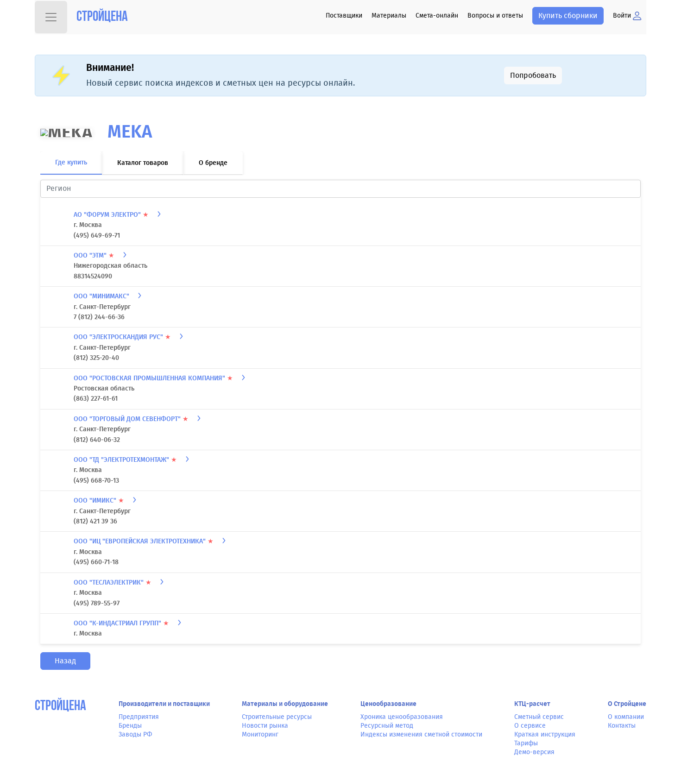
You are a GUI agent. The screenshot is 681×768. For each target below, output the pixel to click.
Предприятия (139, 720)
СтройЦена (60, 711)
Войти (623, 15)
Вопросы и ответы (495, 15)
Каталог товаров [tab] (142, 167)
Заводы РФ (135, 739)
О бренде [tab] (213, 167)
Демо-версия (534, 756)
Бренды (130, 730)
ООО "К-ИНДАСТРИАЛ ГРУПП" (121, 627)
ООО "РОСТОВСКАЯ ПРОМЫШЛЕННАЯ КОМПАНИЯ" (153, 382)
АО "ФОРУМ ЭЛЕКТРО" (111, 219)
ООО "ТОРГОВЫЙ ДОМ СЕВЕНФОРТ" (131, 423)
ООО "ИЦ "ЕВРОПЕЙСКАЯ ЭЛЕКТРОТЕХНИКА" (144, 545)
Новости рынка (265, 730)
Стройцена (102, 17)
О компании (626, 720)
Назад (65, 665)
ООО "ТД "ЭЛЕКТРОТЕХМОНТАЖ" (125, 464)
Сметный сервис (539, 720)
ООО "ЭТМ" (94, 260)
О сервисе (530, 730)
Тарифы (526, 747)
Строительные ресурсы (277, 720)
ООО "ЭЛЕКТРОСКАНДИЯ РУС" (122, 341)
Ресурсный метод (386, 730)
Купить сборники (568, 15)
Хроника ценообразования (401, 720)
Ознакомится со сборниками (560, 77)
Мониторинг (260, 739)
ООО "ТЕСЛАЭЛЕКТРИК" (112, 587)
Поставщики (344, 15)
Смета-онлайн (437, 15)
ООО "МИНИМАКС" (102, 300)
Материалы (389, 15)
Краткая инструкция (544, 739)
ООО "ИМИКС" (99, 505)
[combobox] (340, 192)
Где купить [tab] (71, 166)
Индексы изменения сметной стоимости (421, 739)
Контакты (622, 730)
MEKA (129, 135)
